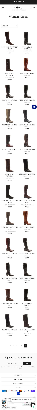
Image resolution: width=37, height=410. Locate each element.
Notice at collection (9, 408)
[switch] (4, 407)
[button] (33, 405)
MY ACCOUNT (18, 387)
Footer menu (18, 383)
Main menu (18, 379)
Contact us (18, 375)
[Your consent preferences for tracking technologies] (34, 407)
